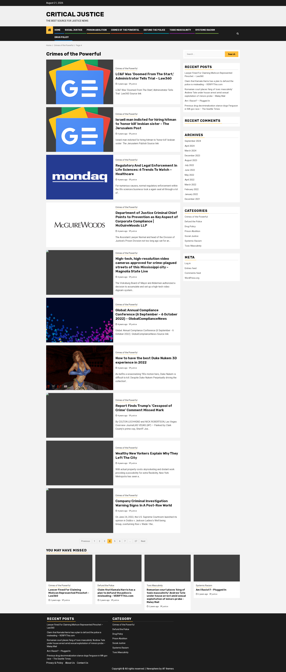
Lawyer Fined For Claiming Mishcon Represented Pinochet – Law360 (68, 592)
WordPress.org (192, 278)
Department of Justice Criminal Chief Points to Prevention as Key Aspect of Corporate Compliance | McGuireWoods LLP (146, 219)
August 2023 (191, 160)
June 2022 (190, 170)
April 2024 (189, 146)
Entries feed (190, 268)
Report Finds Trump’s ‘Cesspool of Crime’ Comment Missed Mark (143, 408)
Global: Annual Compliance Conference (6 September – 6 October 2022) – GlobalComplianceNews (146, 314)
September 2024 (193, 141)
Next (143, 541)
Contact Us (82, 662)
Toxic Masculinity (180, 30)
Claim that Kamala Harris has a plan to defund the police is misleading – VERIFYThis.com (116, 592)
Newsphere (153, 668)
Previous (85, 541)
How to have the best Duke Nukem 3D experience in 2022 (146, 360)
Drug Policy (62, 37)
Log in (188, 263)
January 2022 (191, 194)
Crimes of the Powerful (125, 30)
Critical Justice (75, 14)
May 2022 (189, 175)
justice (134, 84)
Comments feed (193, 273)
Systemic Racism (205, 30)
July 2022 (189, 165)
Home (57, 30)
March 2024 (190, 150)
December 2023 (192, 155)
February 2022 (192, 189)
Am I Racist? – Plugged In (197, 100)
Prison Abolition (97, 30)
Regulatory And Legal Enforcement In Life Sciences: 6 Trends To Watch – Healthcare (146, 169)
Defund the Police (154, 30)
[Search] (238, 33)
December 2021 (192, 199)
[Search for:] (205, 54)
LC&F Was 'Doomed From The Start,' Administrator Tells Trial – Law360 (144, 76)
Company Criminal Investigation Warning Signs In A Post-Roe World (143, 503)
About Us (70, 662)
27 (136, 541)
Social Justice (73, 30)
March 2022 (190, 184)
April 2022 (189, 179)
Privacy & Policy (54, 662)
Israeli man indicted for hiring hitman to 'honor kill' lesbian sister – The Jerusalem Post (145, 124)
